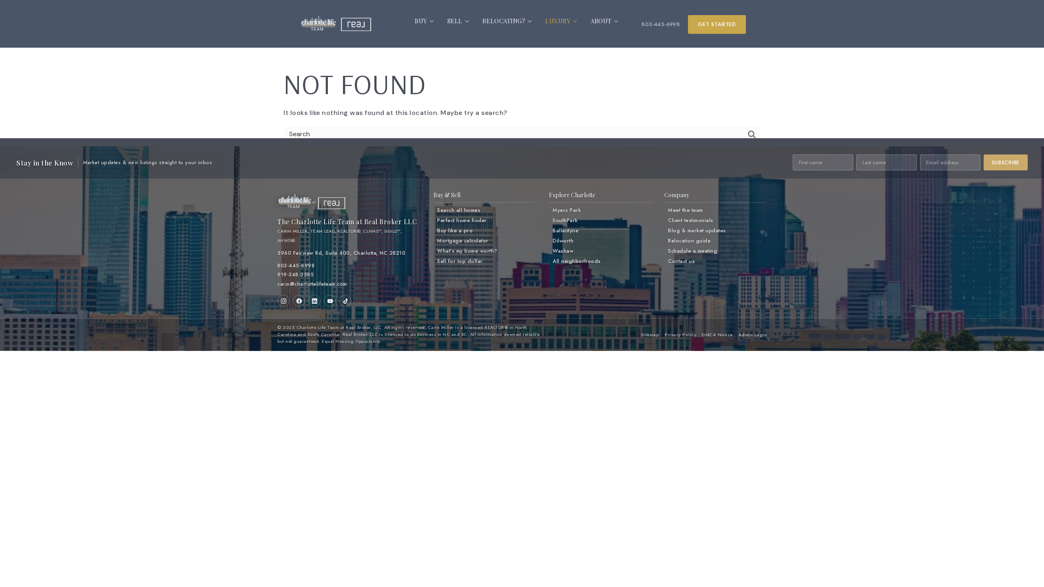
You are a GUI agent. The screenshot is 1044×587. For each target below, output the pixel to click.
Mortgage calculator (463, 241)
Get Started (717, 24)
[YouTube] (330, 301)
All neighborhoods (577, 261)
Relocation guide (689, 241)
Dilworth (563, 241)
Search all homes (458, 210)
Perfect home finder (462, 220)
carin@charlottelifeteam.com (312, 284)
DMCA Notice (717, 334)
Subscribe (1006, 162)
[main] (522, 81)
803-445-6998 (660, 24)
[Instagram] (283, 301)
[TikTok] (345, 301)
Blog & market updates (697, 230)
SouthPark (565, 220)
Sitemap (650, 334)
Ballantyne (565, 230)
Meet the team (685, 210)
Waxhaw (563, 251)
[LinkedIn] (314, 301)
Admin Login (753, 334)
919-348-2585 (295, 274)
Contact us (681, 261)
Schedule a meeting (692, 251)
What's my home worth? (467, 251)
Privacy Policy (680, 334)
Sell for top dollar (460, 261)
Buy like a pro (455, 230)
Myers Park (567, 210)
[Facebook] (299, 301)
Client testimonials (690, 220)
